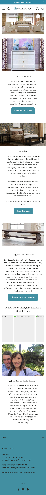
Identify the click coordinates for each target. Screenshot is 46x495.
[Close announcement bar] (43, 2)
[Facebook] (18, 489)
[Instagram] (23, 489)
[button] (3, 8)
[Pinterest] (27, 489)
